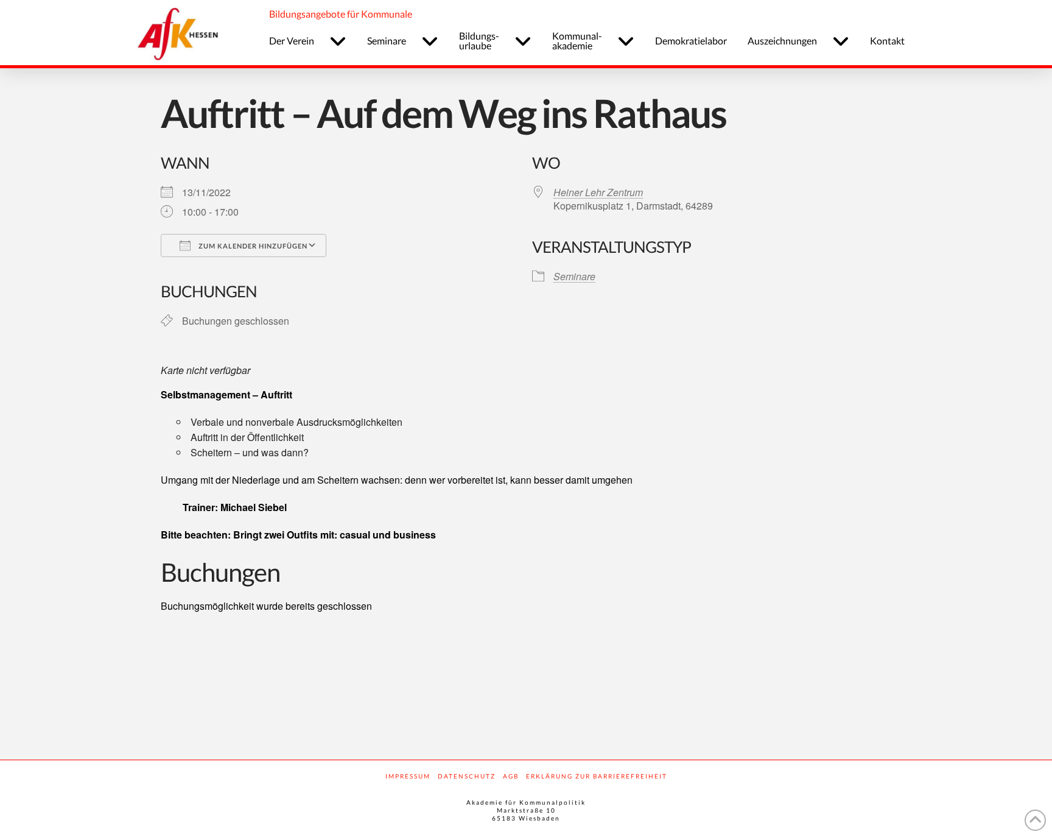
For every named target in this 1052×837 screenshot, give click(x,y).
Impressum (407, 776)
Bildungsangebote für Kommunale (340, 13)
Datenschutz (467, 776)
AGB (511, 776)
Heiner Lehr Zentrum (598, 192)
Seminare (574, 276)
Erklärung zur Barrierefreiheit (596, 776)
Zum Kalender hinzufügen (252, 246)
